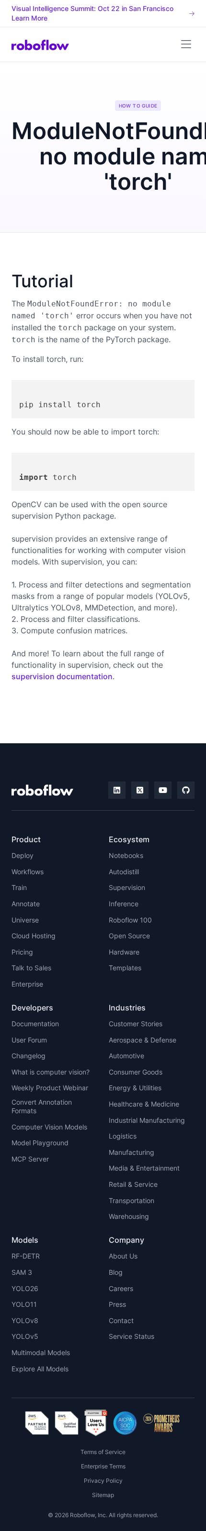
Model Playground (40, 1143)
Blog (116, 1272)
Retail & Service (133, 1184)
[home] (40, 44)
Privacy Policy (103, 1480)
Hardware (124, 952)
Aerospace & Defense (142, 1040)
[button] (186, 44)
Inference (123, 904)
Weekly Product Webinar (49, 1088)
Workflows (27, 872)
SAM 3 (21, 1272)
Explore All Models (40, 1369)
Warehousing (129, 1216)
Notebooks (126, 855)
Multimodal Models (40, 1352)
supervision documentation (62, 676)
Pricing (22, 952)
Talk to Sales (31, 968)
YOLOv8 (24, 1320)
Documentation (35, 1024)
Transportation (131, 1200)
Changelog (28, 1056)
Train (19, 887)
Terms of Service (103, 1451)
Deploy (22, 855)
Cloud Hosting (33, 936)
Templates (125, 968)
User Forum (29, 1040)
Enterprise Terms (103, 1466)
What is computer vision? (50, 1072)
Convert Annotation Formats (41, 1106)
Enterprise (27, 984)
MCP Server (30, 1159)
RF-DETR (25, 1256)
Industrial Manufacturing (147, 1120)
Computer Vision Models (49, 1127)
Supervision (127, 887)
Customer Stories (135, 1024)
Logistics (123, 1136)
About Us (123, 1256)
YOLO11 (24, 1304)
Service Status (131, 1336)
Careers (121, 1288)
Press (117, 1304)
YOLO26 (24, 1288)
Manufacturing (131, 1152)
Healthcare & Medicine (144, 1104)
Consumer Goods (135, 1072)
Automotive (126, 1056)
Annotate (25, 904)
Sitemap (103, 1494)
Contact (121, 1320)
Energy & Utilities (135, 1088)
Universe (25, 920)
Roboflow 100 (130, 920)
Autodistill (124, 872)
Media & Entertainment (144, 1168)
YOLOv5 (24, 1336)
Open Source (129, 936)
